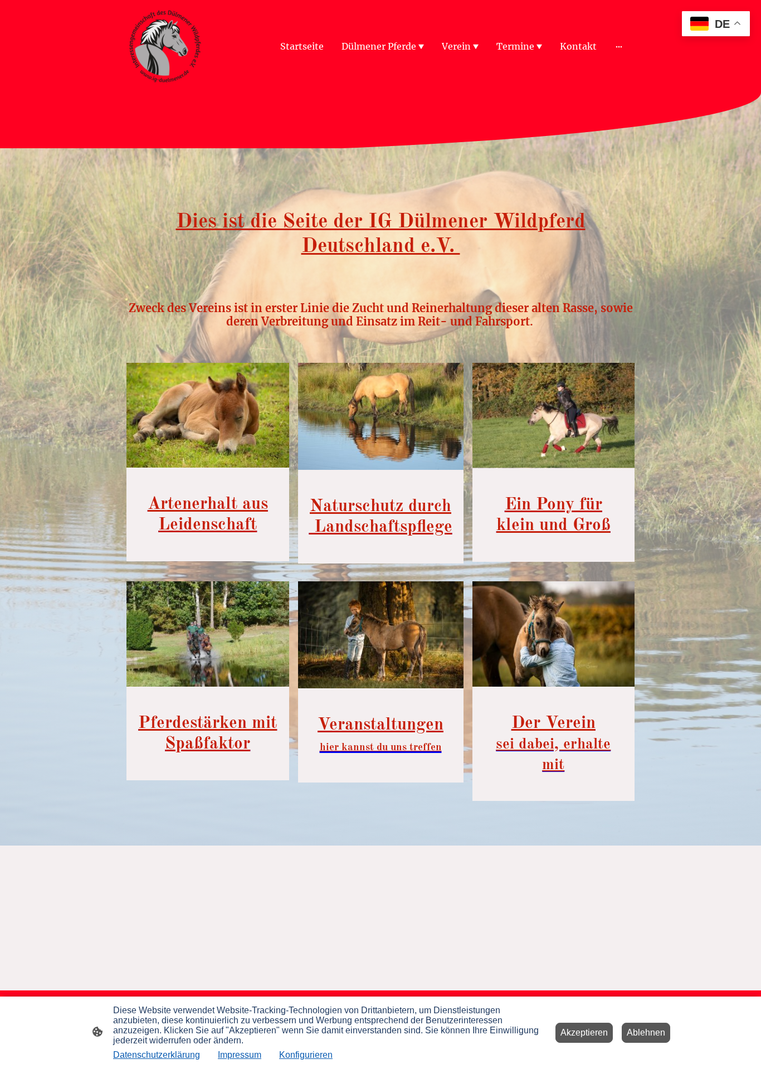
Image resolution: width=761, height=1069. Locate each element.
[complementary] (716, 24)
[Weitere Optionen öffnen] (619, 46)
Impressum (239, 1055)
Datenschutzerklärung (156, 1055)
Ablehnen (646, 1032)
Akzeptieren (584, 1032)
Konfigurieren (306, 1055)
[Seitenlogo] (165, 46)
